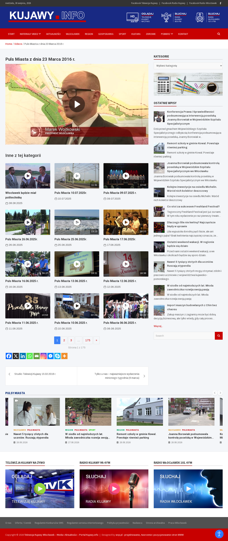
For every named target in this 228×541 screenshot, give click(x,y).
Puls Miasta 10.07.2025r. (71, 193)
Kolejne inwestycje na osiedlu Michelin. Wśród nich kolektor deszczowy (187, 437)
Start (11, 34)
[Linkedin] (23, 356)
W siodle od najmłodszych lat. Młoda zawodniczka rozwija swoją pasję (35, 437)
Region (89, 34)
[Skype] (57, 356)
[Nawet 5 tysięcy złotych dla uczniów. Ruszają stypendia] (159, 266)
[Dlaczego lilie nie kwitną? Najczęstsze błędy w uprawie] (159, 227)
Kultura (136, 34)
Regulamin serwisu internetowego (85, 522)
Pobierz (165, 34)
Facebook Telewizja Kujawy (144, 3)
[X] (16, 356)
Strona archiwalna (155, 522)
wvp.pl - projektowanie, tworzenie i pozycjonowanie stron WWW (150, 534)
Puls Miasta (29, 430)
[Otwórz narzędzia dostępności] (219, 534)
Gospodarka (105, 34)
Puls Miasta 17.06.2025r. (119, 239)
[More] (64, 356)
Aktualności (53, 34)
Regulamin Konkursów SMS (49, 522)
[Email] (36, 356)
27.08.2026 (22, 442)
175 (87, 340)
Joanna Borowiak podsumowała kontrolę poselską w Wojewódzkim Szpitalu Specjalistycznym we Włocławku (193, 167)
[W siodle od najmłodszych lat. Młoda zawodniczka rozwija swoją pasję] (159, 290)
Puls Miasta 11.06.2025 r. (21, 322)
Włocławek (73, 34)
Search (219, 336)
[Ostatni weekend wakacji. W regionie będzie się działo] (159, 246)
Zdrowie (151, 34)
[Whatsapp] (30, 356)
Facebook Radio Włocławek (203, 3)
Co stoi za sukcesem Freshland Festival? (193, 206)
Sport (122, 34)
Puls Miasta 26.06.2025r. (21, 239)
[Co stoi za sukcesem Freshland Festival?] (159, 211)
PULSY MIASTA (15, 393)
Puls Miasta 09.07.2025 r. (120, 193)
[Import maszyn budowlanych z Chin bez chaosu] (159, 310)
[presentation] (214, 392)
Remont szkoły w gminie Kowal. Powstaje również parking (85, 435)
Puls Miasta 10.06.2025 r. (71, 322)
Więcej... (158, 326)
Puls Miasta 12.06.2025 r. (120, 281)
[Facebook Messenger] (50, 356)
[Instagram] (43, 356)
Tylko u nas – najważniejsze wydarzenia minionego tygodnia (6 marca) (116, 376)
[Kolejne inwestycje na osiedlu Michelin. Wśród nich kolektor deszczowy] (159, 191)
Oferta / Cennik (23, 522)
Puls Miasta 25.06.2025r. (71, 239)
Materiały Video (29, 34)
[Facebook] (220, 3)
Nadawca (137, 522)
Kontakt (183, 34)
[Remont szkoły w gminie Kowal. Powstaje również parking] (159, 148)
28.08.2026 (73, 442)
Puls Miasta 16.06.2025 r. (21, 281)
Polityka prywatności (118, 522)
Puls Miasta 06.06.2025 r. (120, 322)
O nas (8, 522)
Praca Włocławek (177, 522)
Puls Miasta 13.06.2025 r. (71, 281)
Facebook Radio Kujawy (173, 3)
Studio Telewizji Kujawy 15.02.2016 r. (35, 374)
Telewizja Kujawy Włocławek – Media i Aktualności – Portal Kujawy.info (61, 534)
